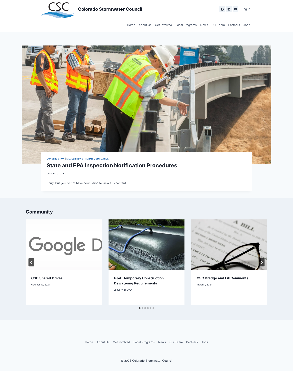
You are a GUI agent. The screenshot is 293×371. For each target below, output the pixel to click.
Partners (234, 25)
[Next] (262, 262)
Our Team (218, 25)
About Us (145, 25)
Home (131, 25)
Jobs (246, 25)
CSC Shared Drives (47, 278)
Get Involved (163, 25)
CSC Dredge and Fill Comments (222, 278)
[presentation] (64, 244)
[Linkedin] (229, 9)
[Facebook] (222, 9)
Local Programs (186, 25)
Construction (55, 158)
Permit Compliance (97, 158)
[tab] (140, 308)
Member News (74, 158)
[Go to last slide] (31, 262)
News (204, 25)
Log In (246, 9)
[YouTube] (235, 9)
